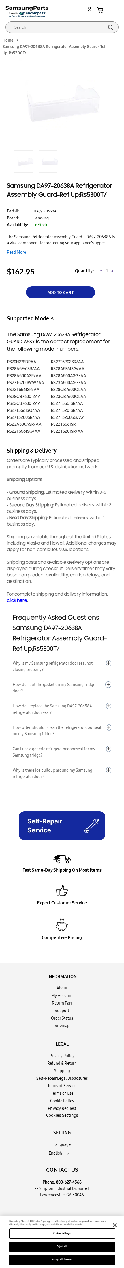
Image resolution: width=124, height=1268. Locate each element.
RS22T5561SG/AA (23, 431)
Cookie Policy (62, 1101)
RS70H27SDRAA (21, 362)
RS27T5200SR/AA (23, 417)
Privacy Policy (62, 1056)
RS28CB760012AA (24, 396)
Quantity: (84, 271)
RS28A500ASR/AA (24, 375)
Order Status (62, 1018)
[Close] (114, 1225)
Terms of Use (62, 1093)
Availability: (17, 225)
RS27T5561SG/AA (23, 410)
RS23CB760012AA (24, 403)
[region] (62, 1242)
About (62, 988)
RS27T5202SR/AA (67, 362)
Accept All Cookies (62, 1259)
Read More (16, 252)
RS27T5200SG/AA (68, 417)
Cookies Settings (62, 1233)
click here (17, 600)
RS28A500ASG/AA (68, 375)
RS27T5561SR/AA (67, 403)
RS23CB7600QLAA (68, 396)
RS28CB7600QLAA (68, 389)
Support (62, 1010)
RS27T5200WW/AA (25, 382)
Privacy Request (62, 1108)
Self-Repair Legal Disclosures (62, 1078)
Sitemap (62, 1026)
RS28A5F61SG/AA (67, 368)
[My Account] (90, 10)
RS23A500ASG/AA (68, 382)
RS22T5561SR (63, 424)
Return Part (62, 1003)
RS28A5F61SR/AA (23, 368)
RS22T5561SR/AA (23, 389)
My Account (62, 995)
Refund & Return (62, 1063)
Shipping (62, 1071)
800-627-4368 (69, 1182)
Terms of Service (62, 1086)
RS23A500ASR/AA (24, 424)
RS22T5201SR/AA (67, 431)
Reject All (62, 1246)
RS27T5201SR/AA (67, 410)
